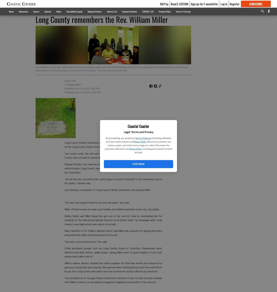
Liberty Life (112, 11)
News (11, 11)
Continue (138, 164)
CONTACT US (148, 11)
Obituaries (23, 11)
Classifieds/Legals (74, 11)
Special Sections (129, 11)
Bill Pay (164, 4)
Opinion (47, 11)
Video (58, 11)
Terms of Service (143, 138)
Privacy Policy (140, 141)
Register (234, 4)
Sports (36, 11)
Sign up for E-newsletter (204, 4)
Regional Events (95, 11)
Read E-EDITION (179, 4)
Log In (224, 4)
